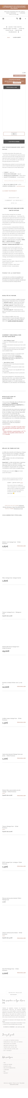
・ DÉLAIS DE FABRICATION (8, 1067)
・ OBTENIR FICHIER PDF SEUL (9, 1045)
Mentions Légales (8, 1083)
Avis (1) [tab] (14, 203)
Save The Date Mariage (18, 507)
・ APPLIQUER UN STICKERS (9, 1043)
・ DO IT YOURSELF (7, 1050)
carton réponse (11, 241)
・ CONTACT (5, 1073)
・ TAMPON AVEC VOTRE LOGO (9, 1047)
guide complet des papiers (15, 321)
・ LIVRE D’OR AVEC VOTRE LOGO (10, 1048)
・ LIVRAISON (5, 1069)
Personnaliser (12, 87)
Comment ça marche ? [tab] (14, 200)
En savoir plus (21, 186)
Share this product (10, 190)
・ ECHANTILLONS (6, 1066)
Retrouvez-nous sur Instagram (15, 993)
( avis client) (17, 37)
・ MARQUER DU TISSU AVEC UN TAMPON (12, 1041)
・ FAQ (3, 1062)
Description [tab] (14, 197)
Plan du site (16, 1083)
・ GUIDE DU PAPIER (7, 1064)
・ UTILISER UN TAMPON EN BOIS (10, 1040)
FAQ (16, 471)
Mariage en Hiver (18, 508)
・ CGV (3, 1071)
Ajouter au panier (14, 141)
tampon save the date (13, 244)
